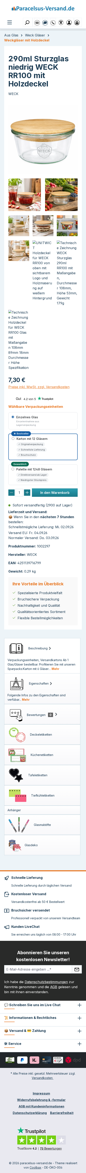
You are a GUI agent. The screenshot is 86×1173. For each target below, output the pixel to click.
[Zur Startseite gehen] (43, 9)
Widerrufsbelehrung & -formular (41, 1100)
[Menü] (9, 22)
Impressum (41, 1093)
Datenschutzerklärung (30, 1113)
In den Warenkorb (55, 493)
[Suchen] (27, 22)
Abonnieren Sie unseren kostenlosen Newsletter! (43, 956)
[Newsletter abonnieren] (77, 969)
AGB (53, 987)
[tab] (42, 655)
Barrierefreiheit (61, 1113)
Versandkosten (42, 1078)
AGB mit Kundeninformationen (41, 1106)
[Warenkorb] (78, 22)
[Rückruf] (53, 21)
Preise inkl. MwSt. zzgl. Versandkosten (39, 387)
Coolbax (35, 1167)
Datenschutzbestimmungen (46, 982)
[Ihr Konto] (70, 22)
